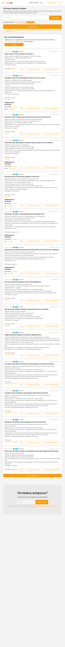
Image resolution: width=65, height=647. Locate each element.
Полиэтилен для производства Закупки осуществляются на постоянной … (29, 142)
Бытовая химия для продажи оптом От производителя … (23, 282)
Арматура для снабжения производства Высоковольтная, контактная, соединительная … (32, 249)
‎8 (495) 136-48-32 (34, 2)
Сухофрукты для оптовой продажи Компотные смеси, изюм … (25, 78)
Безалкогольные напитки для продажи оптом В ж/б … (23, 176)
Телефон (20, 502)
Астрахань (8, 325)
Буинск (17, 232)
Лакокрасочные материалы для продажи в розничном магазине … (27, 393)
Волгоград (8, 196)
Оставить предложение (51, 69)
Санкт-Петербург (9, 354)
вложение (7, 85)
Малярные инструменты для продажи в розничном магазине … (26, 422)
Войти (60, 2)
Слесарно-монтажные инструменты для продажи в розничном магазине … (30, 364)
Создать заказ (32, 26)
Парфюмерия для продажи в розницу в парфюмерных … (23, 335)
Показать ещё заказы (32, 475)
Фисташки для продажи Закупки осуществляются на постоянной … (27, 309)
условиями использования (38, 506)
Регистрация (51, 2)
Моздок (7, 133)
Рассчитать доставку (33, 69)
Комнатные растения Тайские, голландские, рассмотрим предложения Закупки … (32, 451)
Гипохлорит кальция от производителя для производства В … (25, 214)
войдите (21, 41)
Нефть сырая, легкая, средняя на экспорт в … (20, 54)
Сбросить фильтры (20, 22)
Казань (17, 469)
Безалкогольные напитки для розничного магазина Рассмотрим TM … (28, 117)
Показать (15, 106)
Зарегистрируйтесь (10, 41)
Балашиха (8, 99)
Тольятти (7, 159)
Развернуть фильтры (10, 31)
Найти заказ (8, 17)
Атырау (7, 300)
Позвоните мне (41, 502)
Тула (16, 264)
